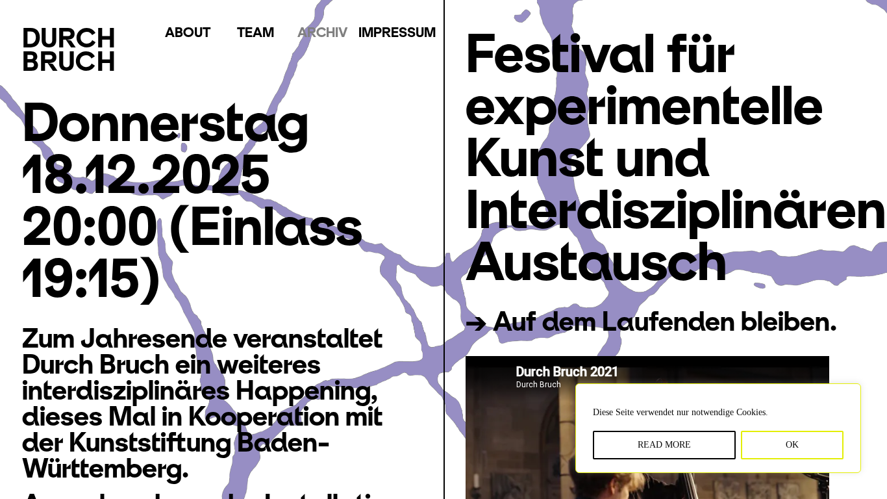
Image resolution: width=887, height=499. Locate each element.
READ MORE (664, 445)
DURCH (69, 49)
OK (792, 445)
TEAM (255, 32)
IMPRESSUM (397, 32)
